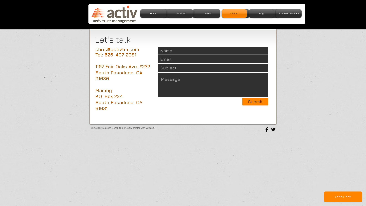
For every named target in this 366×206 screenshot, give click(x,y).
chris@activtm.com (117, 49)
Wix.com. (150, 128)
